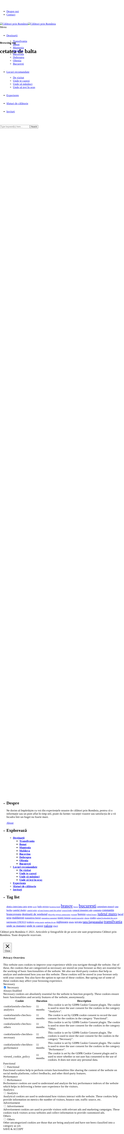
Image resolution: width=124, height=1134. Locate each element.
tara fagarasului (93, 922)
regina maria (39, 922)
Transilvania (20, 41)
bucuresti (87, 905)
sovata (78, 922)
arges (30, 906)
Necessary (13, 987)
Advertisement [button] (11, 1102)
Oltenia (17, 60)
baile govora (43, 906)
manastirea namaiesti (49, 918)
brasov (67, 905)
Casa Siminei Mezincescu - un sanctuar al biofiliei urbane (53, 435)
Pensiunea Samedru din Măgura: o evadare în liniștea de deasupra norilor (64, 350)
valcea (48, 925)
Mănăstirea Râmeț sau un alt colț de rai (40, 722)
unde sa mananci (16, 925)
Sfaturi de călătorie (24, 886)
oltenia (86, 918)
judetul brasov (91, 914)
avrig (35, 907)
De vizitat (18, 77)
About (10, 822)
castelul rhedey (19, 910)
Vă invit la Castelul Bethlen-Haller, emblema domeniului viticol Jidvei (49, 98)
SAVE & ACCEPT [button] (13, 1129)
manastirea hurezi (33, 918)
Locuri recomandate (17, 71)
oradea (93, 918)
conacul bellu (67, 910)
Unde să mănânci (22, 84)
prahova (30, 922)
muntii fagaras (64, 918)
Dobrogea (18, 57)
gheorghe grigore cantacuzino (59, 914)
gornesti (74, 914)
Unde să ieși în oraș (24, 87)
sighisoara (62, 922)
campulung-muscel (105, 906)
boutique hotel (54, 907)
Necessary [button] (9, 984)
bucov (75, 907)
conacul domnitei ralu (82, 910)
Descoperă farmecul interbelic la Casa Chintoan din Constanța (56, 606)
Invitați (17, 889)
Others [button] (7, 1115)
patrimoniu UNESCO (16, 922)
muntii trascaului (77, 918)
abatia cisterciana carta (16, 906)
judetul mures (107, 914)
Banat (16, 44)
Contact (10, 14)
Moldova (18, 50)
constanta (97, 910)
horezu (82, 914)
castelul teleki (32, 910)
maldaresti (18, 917)
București (18, 63)
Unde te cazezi (21, 80)
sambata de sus (50, 922)
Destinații (12, 35)
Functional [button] (9, 1063)
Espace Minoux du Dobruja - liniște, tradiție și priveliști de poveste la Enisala (67, 521)
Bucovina (18, 54)
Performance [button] (10, 1076)
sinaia (71, 922)
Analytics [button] (8, 1089)
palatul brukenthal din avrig (107, 918)
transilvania (113, 921)
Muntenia (18, 47)
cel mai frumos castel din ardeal (49, 910)
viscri (55, 926)
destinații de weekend (34, 914)
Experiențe (19, 883)
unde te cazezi (35, 925)
